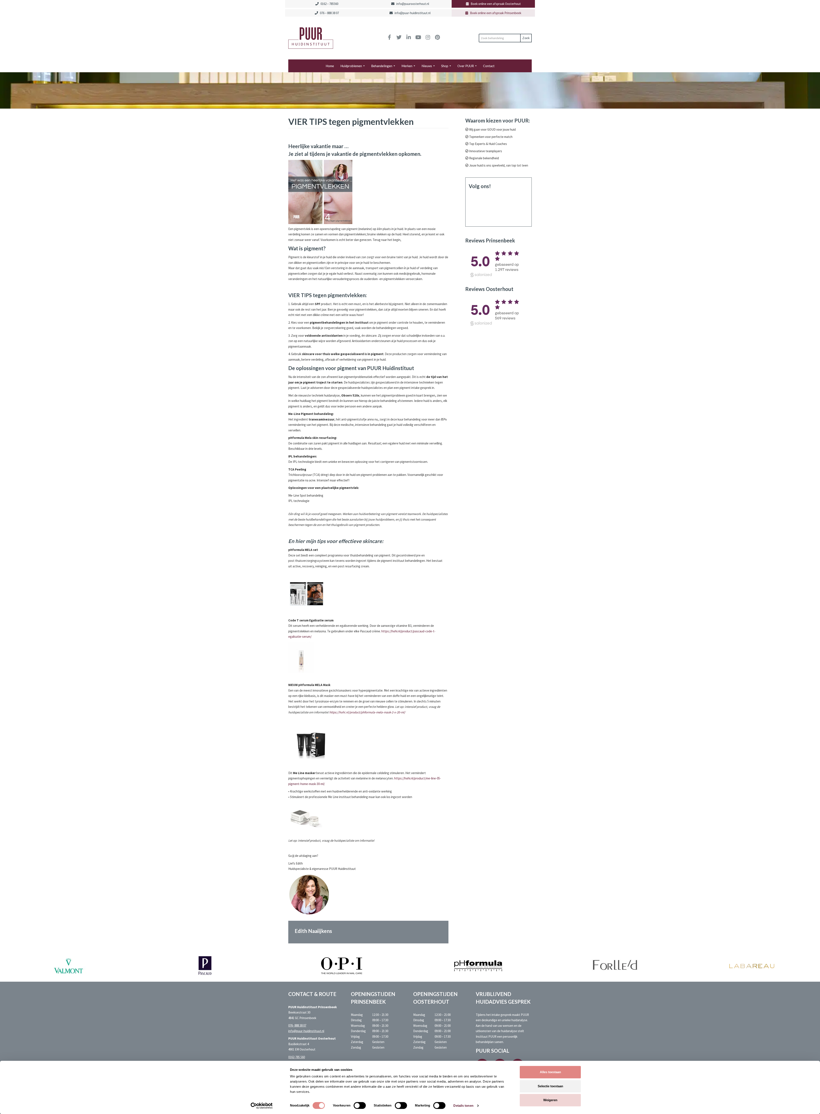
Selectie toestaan (550, 1086)
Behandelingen (381, 66)
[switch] (360, 1105)
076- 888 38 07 (297, 1025)
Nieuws (427, 66)
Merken (406, 66)
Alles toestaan (550, 1072)
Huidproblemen (351, 66)
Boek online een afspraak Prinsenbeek (495, 13)
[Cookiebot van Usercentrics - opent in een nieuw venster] (261, 1105)
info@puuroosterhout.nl (412, 4)
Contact (489, 66)
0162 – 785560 (329, 4)
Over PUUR (465, 66)
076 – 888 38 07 (329, 13)
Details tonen (463, 1105)
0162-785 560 (296, 1057)
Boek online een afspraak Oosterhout (496, 4)
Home (330, 66)
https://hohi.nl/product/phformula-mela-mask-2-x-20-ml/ (367, 712)
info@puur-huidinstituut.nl (412, 13)
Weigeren (550, 1100)
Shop (444, 66)
